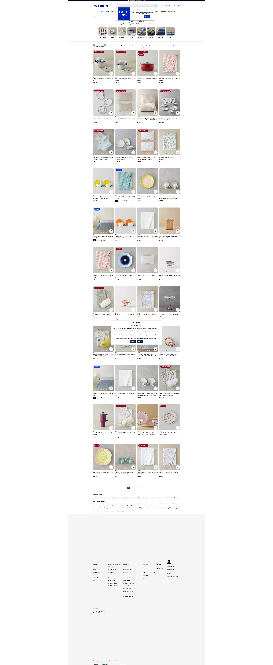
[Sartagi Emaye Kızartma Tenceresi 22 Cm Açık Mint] (125, 63)
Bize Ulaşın (169, 579)
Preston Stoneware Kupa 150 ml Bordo (124, 315)
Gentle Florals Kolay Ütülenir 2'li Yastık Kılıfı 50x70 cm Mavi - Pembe (146, 158)
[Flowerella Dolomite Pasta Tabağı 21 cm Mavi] (125, 260)
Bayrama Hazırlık (126, 594)
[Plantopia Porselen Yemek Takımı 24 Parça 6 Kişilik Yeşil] (125, 142)
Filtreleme (149, 46)
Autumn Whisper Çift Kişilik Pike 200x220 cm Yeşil (169, 158)
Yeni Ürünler (125, 567)
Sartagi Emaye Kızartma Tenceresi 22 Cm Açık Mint (125, 79)
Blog (94, 580)
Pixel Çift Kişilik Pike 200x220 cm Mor (169, 472)
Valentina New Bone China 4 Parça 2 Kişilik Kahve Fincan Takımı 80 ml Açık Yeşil (168, 197)
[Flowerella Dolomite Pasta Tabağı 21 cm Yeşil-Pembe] (147, 181)
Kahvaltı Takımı (173, 497)
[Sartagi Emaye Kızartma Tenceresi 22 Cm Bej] (103, 63)
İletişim (94, 569)
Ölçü (122, 45)
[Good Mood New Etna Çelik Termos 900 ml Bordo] (103, 417)
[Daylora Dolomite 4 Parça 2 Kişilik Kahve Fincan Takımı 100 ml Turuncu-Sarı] (125, 221)
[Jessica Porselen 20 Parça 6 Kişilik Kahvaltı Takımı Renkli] (169, 102)
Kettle (109, 497)
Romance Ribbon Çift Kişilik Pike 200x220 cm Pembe (147, 473)
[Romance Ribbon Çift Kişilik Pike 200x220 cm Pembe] (147, 457)
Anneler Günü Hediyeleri (128, 591)
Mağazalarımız (96, 572)
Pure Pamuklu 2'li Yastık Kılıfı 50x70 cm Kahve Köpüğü (125, 118)
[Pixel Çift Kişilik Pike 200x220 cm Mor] (169, 457)
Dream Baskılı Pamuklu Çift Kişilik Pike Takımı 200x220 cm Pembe (169, 394)
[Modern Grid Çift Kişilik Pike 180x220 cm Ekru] (125, 378)
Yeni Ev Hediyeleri (127, 569)
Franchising (95, 575)
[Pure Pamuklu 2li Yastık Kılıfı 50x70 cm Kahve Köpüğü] (125, 102)
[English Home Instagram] (93, 612)
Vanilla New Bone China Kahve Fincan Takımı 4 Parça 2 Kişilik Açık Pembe (146, 433)
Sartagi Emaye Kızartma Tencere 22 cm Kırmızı (147, 79)
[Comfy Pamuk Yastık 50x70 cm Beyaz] (147, 260)
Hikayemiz (95, 564)
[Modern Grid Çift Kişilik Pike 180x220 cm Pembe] (103, 260)
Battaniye (153, 497)
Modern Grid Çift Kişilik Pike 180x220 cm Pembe (103, 276)
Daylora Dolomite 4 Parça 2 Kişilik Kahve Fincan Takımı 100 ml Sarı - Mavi (103, 197)
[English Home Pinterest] (105, 612)
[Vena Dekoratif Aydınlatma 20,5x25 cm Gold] (169, 299)
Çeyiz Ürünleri (126, 564)
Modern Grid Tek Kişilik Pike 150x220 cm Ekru (147, 237)
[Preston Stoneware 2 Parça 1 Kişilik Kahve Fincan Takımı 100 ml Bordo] (169, 339)
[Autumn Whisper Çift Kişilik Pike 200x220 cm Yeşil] (169, 142)
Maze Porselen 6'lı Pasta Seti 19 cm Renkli (102, 118)
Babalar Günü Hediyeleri (128, 596)
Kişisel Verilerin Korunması (114, 564)
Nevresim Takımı (136, 497)
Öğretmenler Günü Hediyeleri (129, 577)
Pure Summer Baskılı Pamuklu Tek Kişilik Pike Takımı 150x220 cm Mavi (103, 158)
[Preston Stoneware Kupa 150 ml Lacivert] (169, 260)
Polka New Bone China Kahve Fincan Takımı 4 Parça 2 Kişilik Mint (124, 473)
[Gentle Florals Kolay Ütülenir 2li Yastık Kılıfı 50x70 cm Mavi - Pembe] (147, 142)
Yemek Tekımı (116, 497)
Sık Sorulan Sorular (112, 575)
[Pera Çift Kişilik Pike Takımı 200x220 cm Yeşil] (103, 299)
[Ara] (156, 6)
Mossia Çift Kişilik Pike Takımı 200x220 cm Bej (125, 433)
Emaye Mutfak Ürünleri (128, 575)
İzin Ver (147, 16)
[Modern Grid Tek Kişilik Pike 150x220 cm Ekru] (147, 221)
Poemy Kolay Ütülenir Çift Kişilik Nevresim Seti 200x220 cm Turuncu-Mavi (147, 355)
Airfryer (103, 497)
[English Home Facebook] (96, 612)
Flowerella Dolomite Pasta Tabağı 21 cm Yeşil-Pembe (147, 197)
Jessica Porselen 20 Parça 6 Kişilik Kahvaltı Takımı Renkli (168, 118)
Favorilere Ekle (111, 74)
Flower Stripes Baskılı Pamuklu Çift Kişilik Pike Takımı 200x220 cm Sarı (103, 355)
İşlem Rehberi (111, 572)
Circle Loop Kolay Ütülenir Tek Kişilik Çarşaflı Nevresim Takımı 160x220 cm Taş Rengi (147, 119)
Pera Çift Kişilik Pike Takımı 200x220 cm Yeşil (103, 315)
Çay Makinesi (96, 497)
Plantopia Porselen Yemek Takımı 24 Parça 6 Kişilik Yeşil (124, 158)
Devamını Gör (96, 513)
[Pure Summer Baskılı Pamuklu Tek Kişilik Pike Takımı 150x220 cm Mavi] (103, 142)
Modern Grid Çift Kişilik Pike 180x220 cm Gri (125, 355)
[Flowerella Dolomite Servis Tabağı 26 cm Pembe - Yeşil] (103, 457)
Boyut (133, 45)
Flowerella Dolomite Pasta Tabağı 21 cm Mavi (125, 276)
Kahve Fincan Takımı (126, 497)
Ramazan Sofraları (127, 588)
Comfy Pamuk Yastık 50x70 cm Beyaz (146, 275)
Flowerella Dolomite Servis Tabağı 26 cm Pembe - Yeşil (103, 473)
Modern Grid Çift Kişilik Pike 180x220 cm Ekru (125, 394)
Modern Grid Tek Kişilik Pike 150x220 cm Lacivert (103, 237)
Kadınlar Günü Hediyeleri (128, 585)
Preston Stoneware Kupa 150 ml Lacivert (169, 275)
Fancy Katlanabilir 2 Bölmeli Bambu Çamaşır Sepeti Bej (168, 237)
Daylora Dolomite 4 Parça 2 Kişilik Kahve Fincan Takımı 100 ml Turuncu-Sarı (125, 237)
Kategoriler (112, 45)
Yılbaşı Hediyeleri (126, 580)
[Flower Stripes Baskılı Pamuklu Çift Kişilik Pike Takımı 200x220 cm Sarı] (103, 339)
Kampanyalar (159, 564)
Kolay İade (110, 577)
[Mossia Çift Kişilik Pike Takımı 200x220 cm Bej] (125, 417)
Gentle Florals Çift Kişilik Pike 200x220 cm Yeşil (147, 315)
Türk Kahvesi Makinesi (162, 497)
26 (141, 487)
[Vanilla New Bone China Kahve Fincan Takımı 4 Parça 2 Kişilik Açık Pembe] (147, 417)
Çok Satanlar (125, 572)
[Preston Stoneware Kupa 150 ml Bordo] (125, 299)
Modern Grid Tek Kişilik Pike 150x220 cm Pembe (169, 79)
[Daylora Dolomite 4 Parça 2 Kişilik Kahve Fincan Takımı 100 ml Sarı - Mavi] (103, 181)
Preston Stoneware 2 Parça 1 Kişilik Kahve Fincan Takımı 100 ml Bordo (168, 355)
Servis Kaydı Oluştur (112, 583)
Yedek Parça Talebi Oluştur (114, 585)
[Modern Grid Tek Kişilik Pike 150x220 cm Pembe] (169, 63)
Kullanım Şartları (111, 567)
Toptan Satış (95, 577)
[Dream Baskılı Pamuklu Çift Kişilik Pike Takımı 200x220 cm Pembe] (169, 378)
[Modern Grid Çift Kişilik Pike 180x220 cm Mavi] (103, 378)
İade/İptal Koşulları (112, 569)
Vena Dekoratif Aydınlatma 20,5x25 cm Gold (169, 315)
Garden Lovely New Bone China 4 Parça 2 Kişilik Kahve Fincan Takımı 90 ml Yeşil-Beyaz (147, 394)
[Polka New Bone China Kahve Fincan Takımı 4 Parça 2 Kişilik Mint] (125, 457)
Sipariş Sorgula (111, 580)
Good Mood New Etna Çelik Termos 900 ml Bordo (103, 433)
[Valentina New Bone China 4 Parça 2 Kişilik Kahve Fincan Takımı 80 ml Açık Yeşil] (169, 181)
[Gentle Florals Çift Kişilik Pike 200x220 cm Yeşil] (147, 299)
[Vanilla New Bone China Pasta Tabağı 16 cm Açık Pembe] (169, 417)
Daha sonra (139, 16)
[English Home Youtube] (102, 612)
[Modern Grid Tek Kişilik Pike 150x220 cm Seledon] (125, 181)
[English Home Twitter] (99, 612)
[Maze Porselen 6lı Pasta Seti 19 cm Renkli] (103, 102)
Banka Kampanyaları (159, 567)
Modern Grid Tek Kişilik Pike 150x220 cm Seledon (125, 197)
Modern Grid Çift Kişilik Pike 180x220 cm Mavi (103, 394)
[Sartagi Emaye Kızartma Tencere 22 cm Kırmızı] (147, 63)
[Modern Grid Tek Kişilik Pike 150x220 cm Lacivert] (103, 221)
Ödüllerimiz (95, 567)
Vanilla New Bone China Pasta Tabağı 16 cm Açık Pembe (169, 433)
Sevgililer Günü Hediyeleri (128, 583)
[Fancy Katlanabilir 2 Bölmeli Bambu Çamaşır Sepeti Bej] (169, 221)
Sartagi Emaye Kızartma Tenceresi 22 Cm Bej (103, 79)
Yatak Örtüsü (145, 497)
